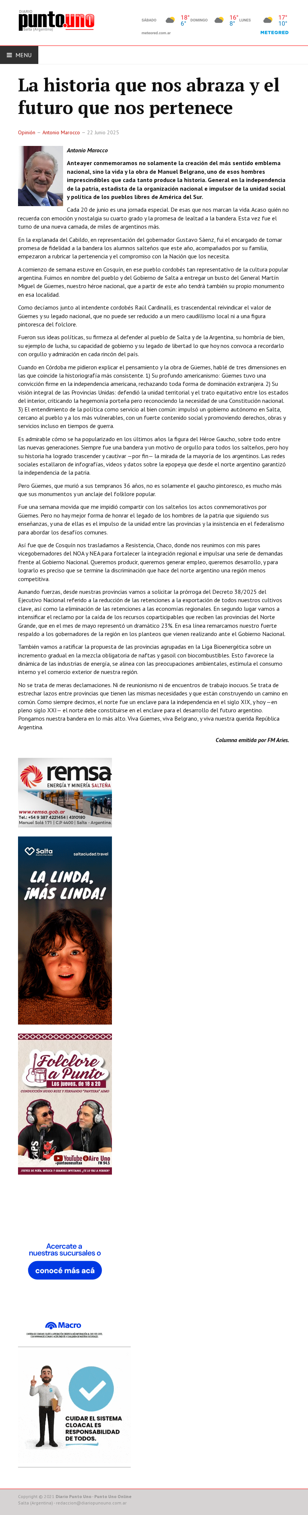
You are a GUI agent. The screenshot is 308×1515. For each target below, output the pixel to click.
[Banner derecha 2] (65, 929)
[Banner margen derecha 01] (65, 1267)
